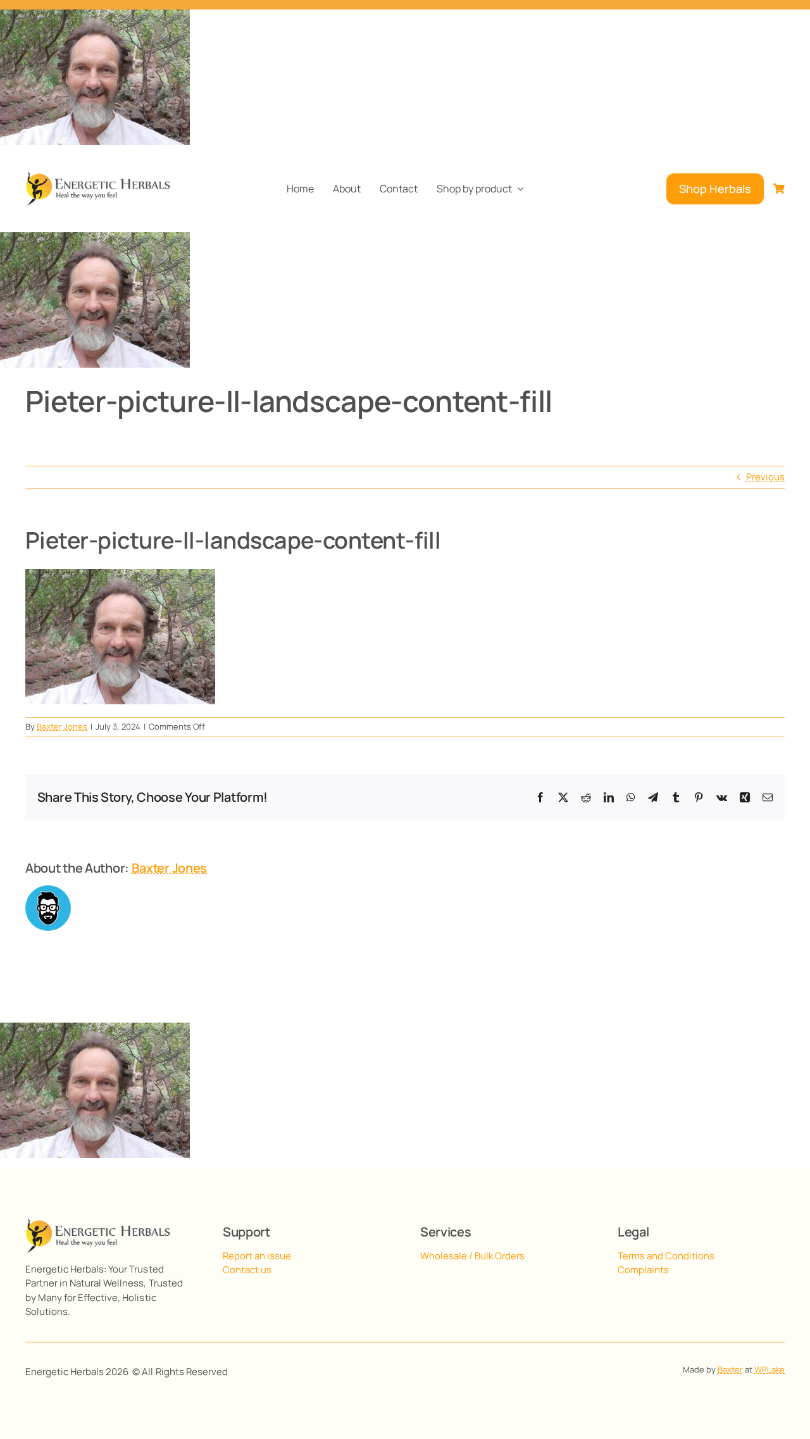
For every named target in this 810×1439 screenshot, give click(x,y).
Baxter (730, 1369)
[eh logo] (98, 176)
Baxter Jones (62, 726)
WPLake (769, 1369)
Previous (765, 476)
